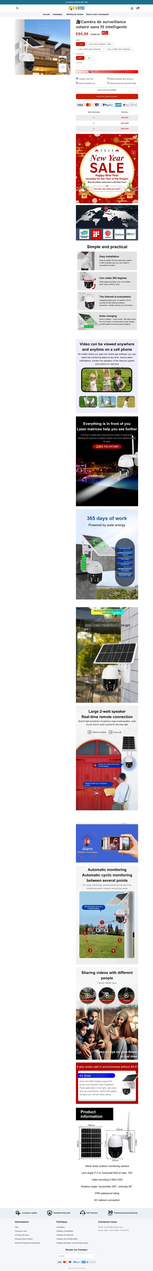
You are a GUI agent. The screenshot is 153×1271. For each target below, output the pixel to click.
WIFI (80, 58)
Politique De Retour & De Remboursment (72, 1243)
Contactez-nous (21, 1231)
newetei (82, 1268)
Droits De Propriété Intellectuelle (27, 1243)
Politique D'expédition (65, 1231)
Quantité (79, 62)
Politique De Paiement (65, 1235)
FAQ (16, 1227)
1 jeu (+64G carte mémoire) (89, 49)
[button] (17, 8)
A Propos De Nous (22, 1235)
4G (89, 58)
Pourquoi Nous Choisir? (24, 1239)
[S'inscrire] (94, 1256)
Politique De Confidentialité (67, 1239)
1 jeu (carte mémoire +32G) (100, 44)
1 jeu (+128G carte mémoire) (118, 49)
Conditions (61, 1227)
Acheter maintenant (107, 96)
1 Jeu (80, 44)
